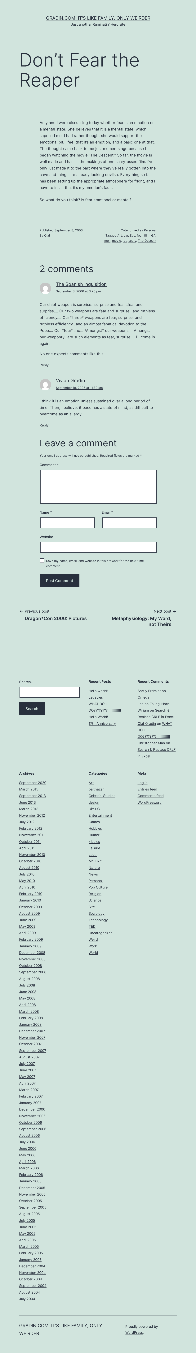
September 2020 (32, 783)
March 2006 (29, 1168)
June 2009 (27, 920)
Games (94, 822)
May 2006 (27, 1155)
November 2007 (32, 1037)
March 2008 (29, 1011)
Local (93, 855)
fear (139, 235)
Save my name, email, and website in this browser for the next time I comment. (95, 563)
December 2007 (32, 1031)
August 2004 (29, 1292)
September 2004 (33, 1286)
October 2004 (30, 1279)
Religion (95, 894)
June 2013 (27, 802)
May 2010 (27, 881)
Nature (94, 868)
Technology (98, 920)
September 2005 (32, 1207)
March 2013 (28, 809)
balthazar (96, 789)
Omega (143, 697)
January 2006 (30, 1181)
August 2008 (29, 979)
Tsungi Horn (159, 704)
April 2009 (27, 933)
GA (153, 235)
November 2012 (32, 815)
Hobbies (95, 828)
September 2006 (32, 1129)
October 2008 (30, 966)
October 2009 (30, 907)
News (93, 874)
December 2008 (32, 953)
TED (92, 926)
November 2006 (32, 1116)
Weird (93, 939)
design (94, 802)
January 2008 (30, 1024)
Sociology (97, 913)
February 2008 (31, 1018)
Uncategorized (101, 933)
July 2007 (27, 1064)
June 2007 (27, 1070)
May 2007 (27, 1077)
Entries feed (147, 789)
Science (95, 900)
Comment (49, 465)
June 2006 (27, 1148)
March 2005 (29, 1246)
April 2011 (27, 848)
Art (119, 235)
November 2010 (32, 855)
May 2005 (27, 1233)
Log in (143, 783)
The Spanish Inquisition (81, 284)
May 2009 (27, 926)
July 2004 (27, 1299)
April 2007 (27, 1083)
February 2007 (31, 1096)
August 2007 (29, 1057)
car (126, 235)
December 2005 (32, 1188)
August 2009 (29, 913)
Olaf (47, 235)
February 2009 (31, 939)
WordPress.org (150, 802)
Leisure (94, 848)
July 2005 (27, 1220)
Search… (26, 682)
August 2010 (29, 868)
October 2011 (30, 842)
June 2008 (27, 992)
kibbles (94, 842)
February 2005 (31, 1253)
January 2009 (30, 946)
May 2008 (27, 998)
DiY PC (94, 809)
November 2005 (32, 1194)
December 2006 (32, 1109)
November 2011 (31, 835)
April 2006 (27, 1162)
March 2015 (28, 789)
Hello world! (98, 691)
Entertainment (100, 815)
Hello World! (98, 717)
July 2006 (27, 1142)
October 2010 (30, 861)
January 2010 (30, 900)
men (107, 240)
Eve (132, 235)
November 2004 (32, 1273)
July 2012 (26, 822)
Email (107, 512)
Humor (94, 835)
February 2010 (30, 894)
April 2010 (27, 887)
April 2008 (27, 1005)
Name (46, 512)
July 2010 (26, 874)
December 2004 (32, 1266)
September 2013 (32, 796)
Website (46, 537)
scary (132, 240)
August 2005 (29, 1214)
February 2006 (31, 1175)
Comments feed (151, 796)
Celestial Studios (102, 796)
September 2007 (32, 1051)
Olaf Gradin (147, 723)
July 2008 (27, 985)
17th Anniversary (102, 723)
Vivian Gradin (70, 380)
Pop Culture (98, 887)
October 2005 (30, 1201)
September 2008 (32, 972)
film (146, 235)
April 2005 (27, 1240)
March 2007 (29, 1090)
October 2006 (30, 1122)
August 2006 (29, 1135)
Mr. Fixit (95, 861)
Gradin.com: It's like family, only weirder (98, 18)
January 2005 (30, 1260)
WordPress (134, 1332)
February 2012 (30, 828)
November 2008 (32, 959)
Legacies (96, 697)
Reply (44, 365)
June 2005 (27, 1227)
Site (92, 907)
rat (125, 240)
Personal (150, 230)
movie (116, 240)
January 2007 (30, 1103)
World (93, 953)
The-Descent (147, 240)
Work (93, 946)
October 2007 (30, 1044)
